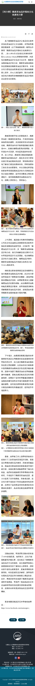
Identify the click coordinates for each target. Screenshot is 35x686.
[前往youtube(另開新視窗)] (19, 658)
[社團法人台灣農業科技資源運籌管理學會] (12, 2)
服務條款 (10, 683)
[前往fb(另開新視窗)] (15, 658)
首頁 (14, 18)
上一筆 (22, 619)
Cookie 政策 (24, 683)
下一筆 (13, 619)
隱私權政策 (17, 683)
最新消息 (19, 18)
